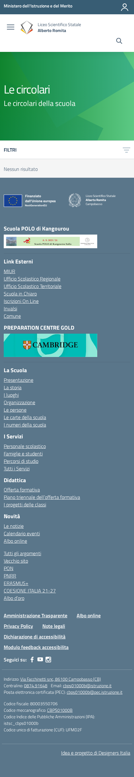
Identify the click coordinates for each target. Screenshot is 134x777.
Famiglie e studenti (23, 453)
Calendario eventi (22, 533)
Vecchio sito (16, 560)
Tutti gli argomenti (22, 553)
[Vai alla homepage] (27, 27)
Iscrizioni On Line (21, 301)
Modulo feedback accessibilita (36, 647)
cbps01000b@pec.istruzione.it (94, 692)
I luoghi (11, 395)
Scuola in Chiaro (20, 293)
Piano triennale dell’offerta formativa (42, 497)
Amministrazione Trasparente (35, 615)
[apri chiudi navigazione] (10, 27)
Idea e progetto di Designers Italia (95, 752)
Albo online (15, 541)
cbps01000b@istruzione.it (87, 685)
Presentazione (18, 380)
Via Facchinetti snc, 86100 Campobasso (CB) (60, 679)
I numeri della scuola (25, 424)
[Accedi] (124, 7)
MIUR (9, 271)
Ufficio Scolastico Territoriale (32, 286)
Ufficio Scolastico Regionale (32, 278)
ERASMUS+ (16, 583)
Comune (12, 316)
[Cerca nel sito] (119, 42)
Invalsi (10, 308)
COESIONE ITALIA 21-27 (30, 590)
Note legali (53, 626)
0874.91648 (35, 685)
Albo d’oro (14, 598)
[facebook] (32, 659)
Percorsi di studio (21, 461)
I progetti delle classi (25, 504)
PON (8, 568)
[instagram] (48, 659)
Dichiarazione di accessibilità (34, 636)
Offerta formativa (22, 489)
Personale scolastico (25, 446)
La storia (13, 387)
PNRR (10, 575)
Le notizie (14, 526)
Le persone (15, 410)
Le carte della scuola (25, 417)
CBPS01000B (60, 710)
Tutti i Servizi (17, 468)
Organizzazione (19, 402)
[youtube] (40, 659)
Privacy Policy (18, 626)
